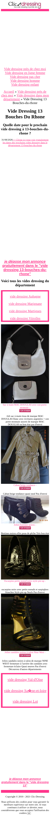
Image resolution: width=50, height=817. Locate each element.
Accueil (9, 91)
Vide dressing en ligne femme (25, 73)
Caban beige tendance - (25, 485)
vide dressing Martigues (25, 311)
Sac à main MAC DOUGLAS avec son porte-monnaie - (25, 406)
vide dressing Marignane (25, 304)
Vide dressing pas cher (25, 77)
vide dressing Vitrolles (25, 318)
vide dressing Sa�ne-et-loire (25, 691)
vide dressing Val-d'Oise (25, 679)
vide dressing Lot (25, 701)
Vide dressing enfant (25, 84)
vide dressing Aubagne (25, 296)
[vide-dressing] (25, 8)
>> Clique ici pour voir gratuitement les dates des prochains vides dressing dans (26, 142)
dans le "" (25, 267)
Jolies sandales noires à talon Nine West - (25, 652)
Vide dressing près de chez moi (25, 69)
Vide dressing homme (25, 80)
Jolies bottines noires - (25, 524)
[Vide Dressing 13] (25, 402)
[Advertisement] (25, 39)
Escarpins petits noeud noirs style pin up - (25, 581)
